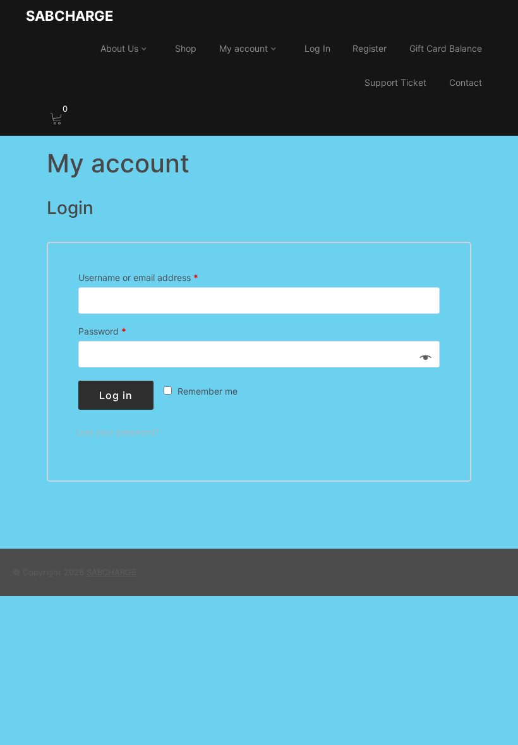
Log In (317, 48)
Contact (465, 82)
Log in (116, 395)
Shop (185, 48)
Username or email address (138, 277)
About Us (119, 48)
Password (102, 331)
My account (243, 48)
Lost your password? (117, 432)
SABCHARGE (69, 16)
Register (369, 48)
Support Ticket (395, 82)
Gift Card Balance (445, 48)
